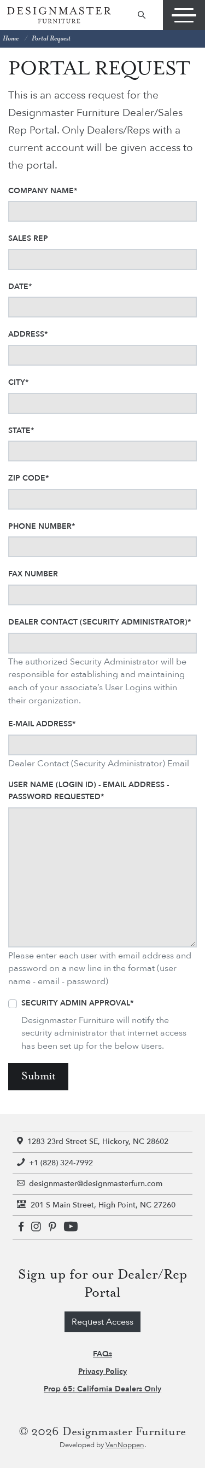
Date (20, 286)
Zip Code (28, 478)
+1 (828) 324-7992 (61, 1163)
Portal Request (51, 38)
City (18, 382)
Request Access (102, 1322)
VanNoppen (125, 1445)
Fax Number (33, 574)
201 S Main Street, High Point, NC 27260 (103, 1205)
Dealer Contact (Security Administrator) (99, 622)
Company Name (42, 191)
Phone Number (41, 526)
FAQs (102, 1354)
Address (28, 334)
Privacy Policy (102, 1371)
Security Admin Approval (77, 1003)
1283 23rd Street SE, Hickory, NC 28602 (97, 1141)
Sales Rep (28, 238)
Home (11, 38)
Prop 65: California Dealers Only (102, 1389)
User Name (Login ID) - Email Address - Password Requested (88, 790)
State (21, 430)
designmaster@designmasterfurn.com (95, 1183)
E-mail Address (41, 724)
